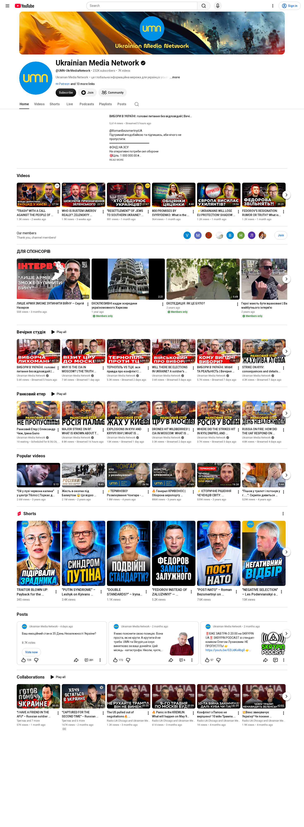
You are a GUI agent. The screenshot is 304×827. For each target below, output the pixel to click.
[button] (116, 160)
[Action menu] (100, 660)
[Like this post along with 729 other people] (23, 660)
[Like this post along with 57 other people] (207, 660)
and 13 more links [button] (83, 84)
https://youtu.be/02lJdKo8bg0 (225, 650)
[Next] (286, 195)
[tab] (24, 104)
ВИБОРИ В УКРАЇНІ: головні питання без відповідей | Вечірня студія (150, 116)
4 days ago (66, 626)
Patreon (64, 84)
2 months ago (160, 626)
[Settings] (272, 5)
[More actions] (58, 212)
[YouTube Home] (24, 6)
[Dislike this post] (36, 660)
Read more (116, 159)
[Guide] (7, 5)
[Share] (76, 660)
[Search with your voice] (218, 6)
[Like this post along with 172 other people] (115, 660)
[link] (62, 644)
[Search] (203, 6)
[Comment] (275, 660)
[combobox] (143, 5)
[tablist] (152, 104)
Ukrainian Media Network (31, 375)
